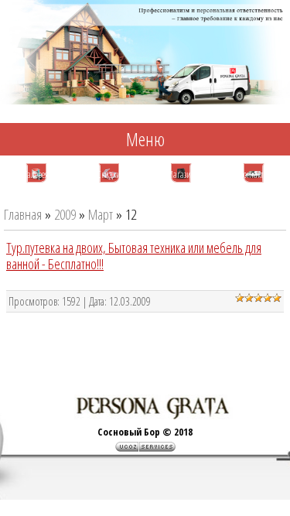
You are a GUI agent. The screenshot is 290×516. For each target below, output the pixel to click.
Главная (23, 214)
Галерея (36, 174)
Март (100, 214)
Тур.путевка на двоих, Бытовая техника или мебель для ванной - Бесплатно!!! (133, 255)
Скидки (109, 174)
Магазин (181, 174)
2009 (65, 214)
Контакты (254, 174)
